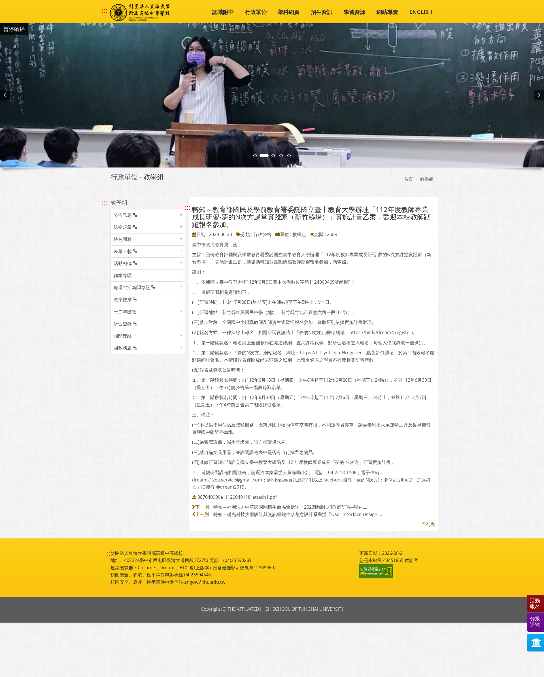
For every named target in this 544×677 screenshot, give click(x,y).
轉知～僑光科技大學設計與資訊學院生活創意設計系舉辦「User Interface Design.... (297, 514)
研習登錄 (123, 324)
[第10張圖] (289, 155)
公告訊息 (123, 215)
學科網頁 (288, 12)
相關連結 (123, 336)
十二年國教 (125, 312)
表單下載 (123, 251)
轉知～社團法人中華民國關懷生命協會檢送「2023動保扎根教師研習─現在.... (290, 507)
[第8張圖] (281, 155)
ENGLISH (420, 12)
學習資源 (354, 12)
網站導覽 (387, 12)
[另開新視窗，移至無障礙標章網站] (377, 571)
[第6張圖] (273, 155)
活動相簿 (123, 263)
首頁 (408, 179)
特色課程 (123, 239)
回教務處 (123, 348)
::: (105, 10)
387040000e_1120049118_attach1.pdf (237, 497)
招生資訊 (321, 12)
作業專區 (123, 275)
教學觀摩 (123, 299)
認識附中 (223, 12)
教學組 (427, 179)
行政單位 (256, 12)
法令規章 (123, 227)
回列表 (428, 524)
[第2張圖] (255, 155)
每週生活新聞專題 (132, 287)
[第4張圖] (264, 155)
